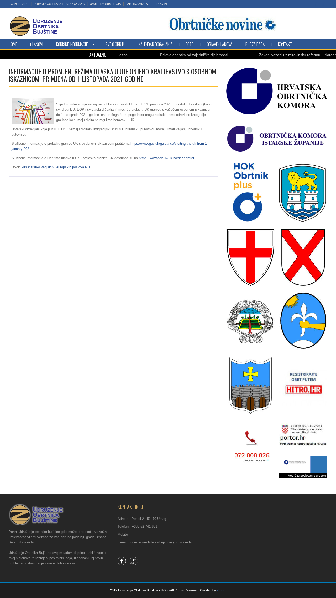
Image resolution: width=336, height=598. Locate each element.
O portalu (20, 4)
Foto (190, 44)
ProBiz (221, 590)
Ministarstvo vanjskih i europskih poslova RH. (56, 167)
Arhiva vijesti (138, 4)
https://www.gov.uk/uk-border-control (166, 158)
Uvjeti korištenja (105, 4)
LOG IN (161, 4)
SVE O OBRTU (115, 44)
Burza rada (255, 44)
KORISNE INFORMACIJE (72, 44)
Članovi (36, 44)
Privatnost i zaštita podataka (59, 4)
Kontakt (285, 44)
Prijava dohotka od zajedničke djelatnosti (181, 55)
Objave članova (219, 44)
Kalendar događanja (156, 44)
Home (13, 44)
